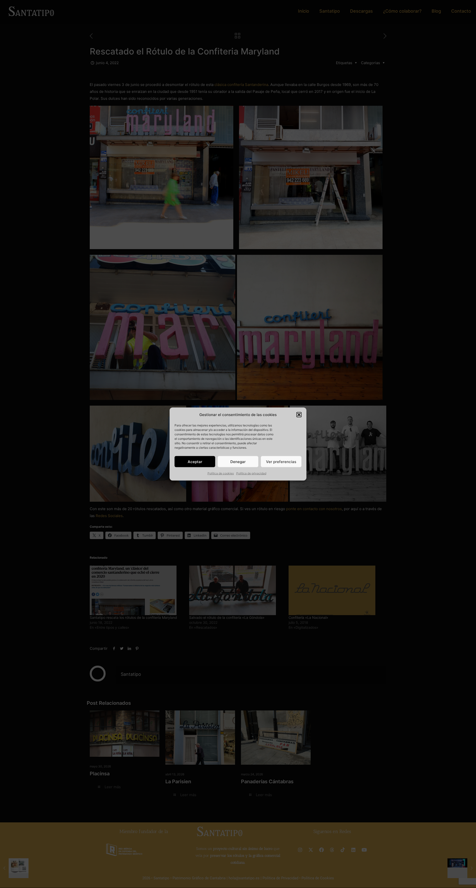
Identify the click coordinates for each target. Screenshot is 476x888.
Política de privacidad (251, 473)
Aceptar (195, 461)
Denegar (238, 461)
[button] (299, 414)
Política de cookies (221, 473)
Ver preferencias (281, 461)
